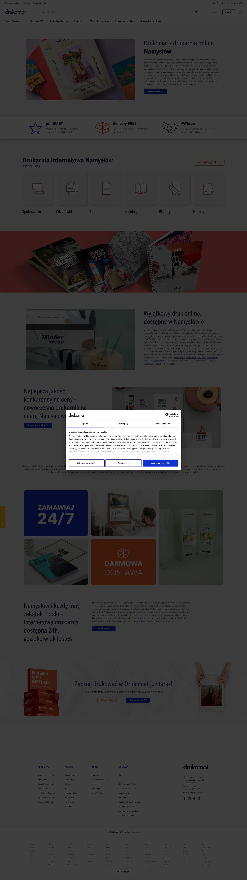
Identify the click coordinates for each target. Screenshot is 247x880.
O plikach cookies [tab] (162, 423)
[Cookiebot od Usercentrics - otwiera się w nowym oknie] (167, 415)
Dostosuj (122, 463)
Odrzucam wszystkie (86, 463)
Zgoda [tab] (85, 423)
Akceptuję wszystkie (160, 463)
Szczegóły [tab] (123, 423)
